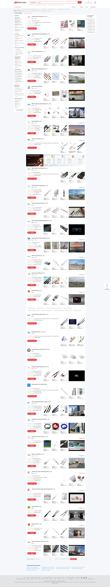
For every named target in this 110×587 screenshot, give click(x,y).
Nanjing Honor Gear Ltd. (38, 273)
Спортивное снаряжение (58, 310)
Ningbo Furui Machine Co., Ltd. (38, 454)
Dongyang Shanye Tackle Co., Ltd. (40, 366)
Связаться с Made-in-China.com (59, 577)
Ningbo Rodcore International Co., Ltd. (39, 168)
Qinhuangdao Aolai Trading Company (39, 384)
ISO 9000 (18, 64)
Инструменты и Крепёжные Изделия (18, 24)
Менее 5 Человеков (18, 91)
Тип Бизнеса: (29, 20)
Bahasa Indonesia (91, 578)
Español (43, 578)
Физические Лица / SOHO (19, 43)
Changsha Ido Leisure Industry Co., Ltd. (40, 436)
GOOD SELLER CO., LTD (36, 121)
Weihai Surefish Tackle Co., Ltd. (40, 203)
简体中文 (28, 578)
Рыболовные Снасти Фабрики (31, 569)
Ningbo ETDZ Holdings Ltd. (37, 86)
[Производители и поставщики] (20, 2)
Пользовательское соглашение (36, 577)
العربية (67, 578)
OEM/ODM (18, 49)
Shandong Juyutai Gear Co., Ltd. (40, 185)
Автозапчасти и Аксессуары (18, 30)
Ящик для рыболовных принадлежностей (54, 308)
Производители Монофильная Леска (94, 26)
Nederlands (71, 578)
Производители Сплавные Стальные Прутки (63, 567)
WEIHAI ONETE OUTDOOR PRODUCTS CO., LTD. (41, 103)
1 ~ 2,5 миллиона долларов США (18, 81)
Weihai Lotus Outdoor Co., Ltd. (38, 138)
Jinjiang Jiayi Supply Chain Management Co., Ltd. (42, 471)
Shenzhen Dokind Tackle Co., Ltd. (40, 314)
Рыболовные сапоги (68, 308)
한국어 (64, 578)
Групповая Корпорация (19, 41)
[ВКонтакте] (81, 577)
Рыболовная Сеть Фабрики (46, 569)
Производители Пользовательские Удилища (48, 567)
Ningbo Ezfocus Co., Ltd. (37, 290)
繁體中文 (32, 578)
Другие (17, 45)
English (24, 578)
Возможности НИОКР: (31, 23)
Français (39, 578)
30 (36, 559)
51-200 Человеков (19, 89)
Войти (95, 3)
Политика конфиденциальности (48, 577)
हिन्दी (74, 578)
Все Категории (18, 6)
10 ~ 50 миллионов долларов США (18, 74)
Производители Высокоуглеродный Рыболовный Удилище (33, 568)
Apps (87, 6)
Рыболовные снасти (77, 310)
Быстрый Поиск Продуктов (70, 577)
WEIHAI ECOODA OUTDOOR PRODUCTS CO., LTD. (42, 220)
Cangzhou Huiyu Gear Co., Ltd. (39, 16)
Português (51, 578)
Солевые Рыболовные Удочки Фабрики (62, 568)
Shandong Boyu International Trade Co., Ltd (41, 349)
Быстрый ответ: (30, 57)
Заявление (28, 577)
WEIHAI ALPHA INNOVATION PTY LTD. (39, 69)
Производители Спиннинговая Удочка (94, 30)
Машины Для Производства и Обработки (18, 18)
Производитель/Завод (19, 36)
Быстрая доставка (19, 52)
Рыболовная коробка (41, 308)
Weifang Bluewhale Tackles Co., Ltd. (41, 34)
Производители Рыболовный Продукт (94, 22)
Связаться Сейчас (32, 28)
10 (34, 559)
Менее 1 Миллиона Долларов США (19, 72)
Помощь (81, 6)
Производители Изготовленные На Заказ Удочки (78, 567)
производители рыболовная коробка (54, 4)
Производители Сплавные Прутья (32, 567)
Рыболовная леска (68, 310)
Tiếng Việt (85, 578)
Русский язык (59, 578)
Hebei (17, 106)
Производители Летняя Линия (93, 24)
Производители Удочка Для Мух (93, 32)
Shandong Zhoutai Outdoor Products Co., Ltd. (41, 238)
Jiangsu (17, 104)
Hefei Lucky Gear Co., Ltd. (38, 51)
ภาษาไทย (77, 578)
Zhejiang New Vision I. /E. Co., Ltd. (39, 331)
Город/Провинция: (30, 25)
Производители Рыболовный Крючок (94, 19)
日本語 (36, 578)
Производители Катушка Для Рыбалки (94, 20)
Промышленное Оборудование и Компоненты (19, 21)
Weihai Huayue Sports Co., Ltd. (38, 255)
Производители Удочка (91, 27)
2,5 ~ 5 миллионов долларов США (18, 76)
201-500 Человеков (19, 93)
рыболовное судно (31, 308)
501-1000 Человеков (19, 94)
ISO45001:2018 (18, 65)
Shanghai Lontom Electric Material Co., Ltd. (40, 419)
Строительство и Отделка (19, 28)
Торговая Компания (18, 39)
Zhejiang (17, 101)
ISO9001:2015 (18, 62)
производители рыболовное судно (41, 4)
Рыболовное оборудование (46, 310)
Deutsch (47, 578)
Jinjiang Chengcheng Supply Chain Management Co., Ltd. (43, 489)
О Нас (24, 577)
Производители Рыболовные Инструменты (95, 23)
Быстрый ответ (18, 50)
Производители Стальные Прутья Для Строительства (48, 568)
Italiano (55, 578)
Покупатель (74, 6)
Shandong (18, 103)
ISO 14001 (18, 61)
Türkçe (81, 578)
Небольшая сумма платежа (19, 54)
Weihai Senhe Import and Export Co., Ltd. (40, 541)
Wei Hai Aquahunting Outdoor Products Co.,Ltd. (41, 401)
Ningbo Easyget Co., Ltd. (37, 506)
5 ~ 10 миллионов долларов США (18, 79)
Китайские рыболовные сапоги (33, 310)
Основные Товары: (30, 22)
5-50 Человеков (19, 88)
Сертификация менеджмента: (32, 245)
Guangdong (18, 100)
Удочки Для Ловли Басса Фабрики (76, 568)
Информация (78, 577)
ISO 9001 (18, 59)
